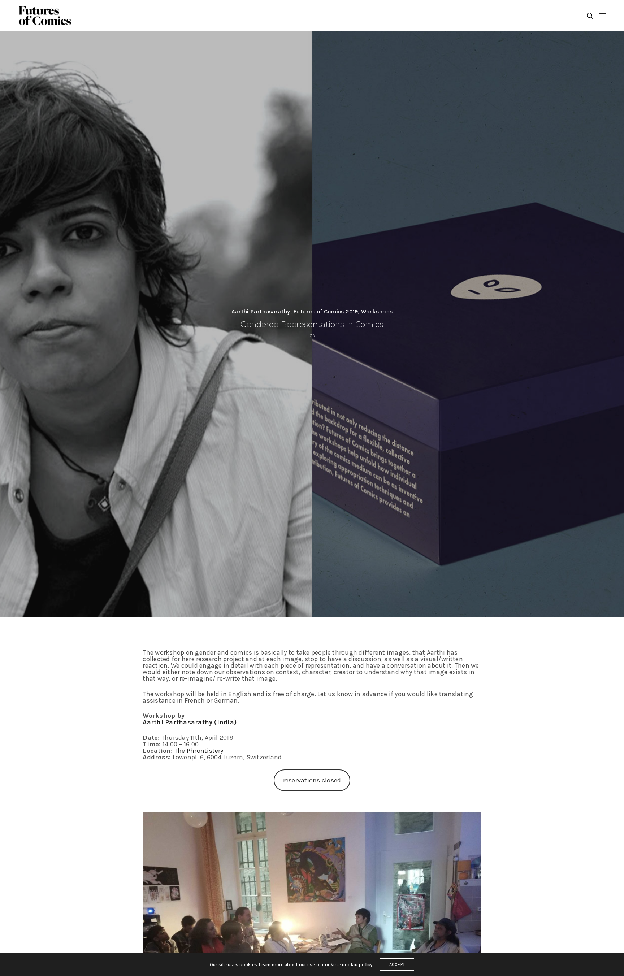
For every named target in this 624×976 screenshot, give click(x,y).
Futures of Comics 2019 (325, 312)
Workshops (377, 312)
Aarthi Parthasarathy (260, 312)
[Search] (590, 16)
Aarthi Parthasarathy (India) (190, 722)
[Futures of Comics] (45, 16)
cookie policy (357, 964)
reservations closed (312, 780)
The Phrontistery (199, 751)
